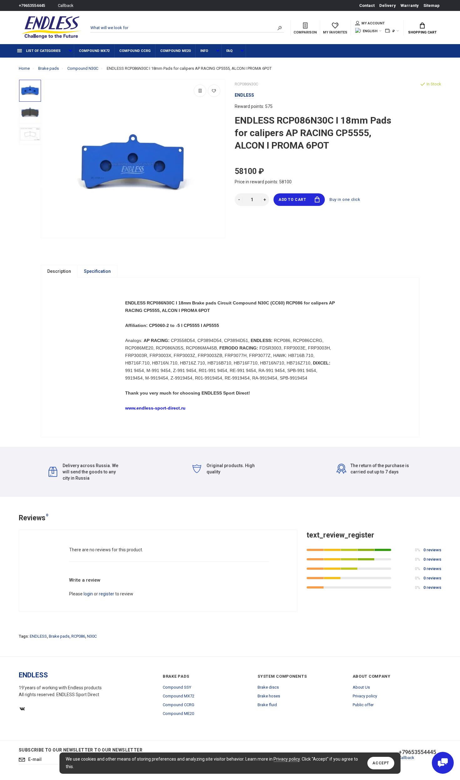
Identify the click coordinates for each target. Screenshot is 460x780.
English (370, 31)
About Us (361, 687)
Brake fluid (267, 704)
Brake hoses (269, 696)
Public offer (363, 704)
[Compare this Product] (200, 90)
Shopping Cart (422, 32)
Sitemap (431, 5)
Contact (367, 5)
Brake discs (268, 687)
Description (59, 271)
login (88, 593)
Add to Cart (292, 199)
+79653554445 (32, 5)
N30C (92, 636)
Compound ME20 (175, 51)
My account (373, 23)
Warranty (410, 5)
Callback (66, 5)
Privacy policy (286, 759)
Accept (380, 763)
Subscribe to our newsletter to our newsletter (80, 749)
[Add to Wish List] (214, 90)
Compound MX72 (94, 51)
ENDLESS (38, 636)
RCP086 (78, 636)
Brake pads (59, 636)
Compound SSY (177, 687)
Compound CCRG (135, 51)
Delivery (387, 5)
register (106, 593)
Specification (97, 271)
